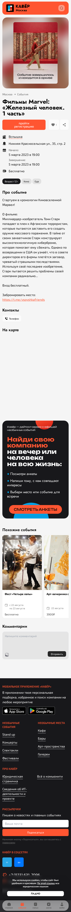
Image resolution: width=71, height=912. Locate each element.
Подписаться (35, 832)
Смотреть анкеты (35, 509)
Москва (21, 10)
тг (7, 862)
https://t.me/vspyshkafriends (23, 299)
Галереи (44, 754)
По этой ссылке (46, 883)
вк (19, 862)
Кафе (42, 730)
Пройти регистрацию (24, 124)
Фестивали (10, 758)
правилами (8, 842)
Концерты (9, 742)
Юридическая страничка (12, 778)
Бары (42, 738)
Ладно (35, 893)
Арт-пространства (51, 746)
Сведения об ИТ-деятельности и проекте (14, 793)
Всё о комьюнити (50, 776)
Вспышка (15, 136)
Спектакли (10, 750)
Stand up (8, 734)
